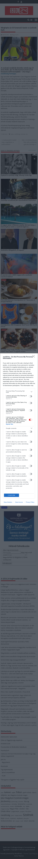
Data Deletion (8, 502)
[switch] (30, 396)
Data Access (19, 502)
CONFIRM (11, 495)
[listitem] (19, 391)
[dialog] (19, 429)
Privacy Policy (30, 502)
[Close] (34, 357)
